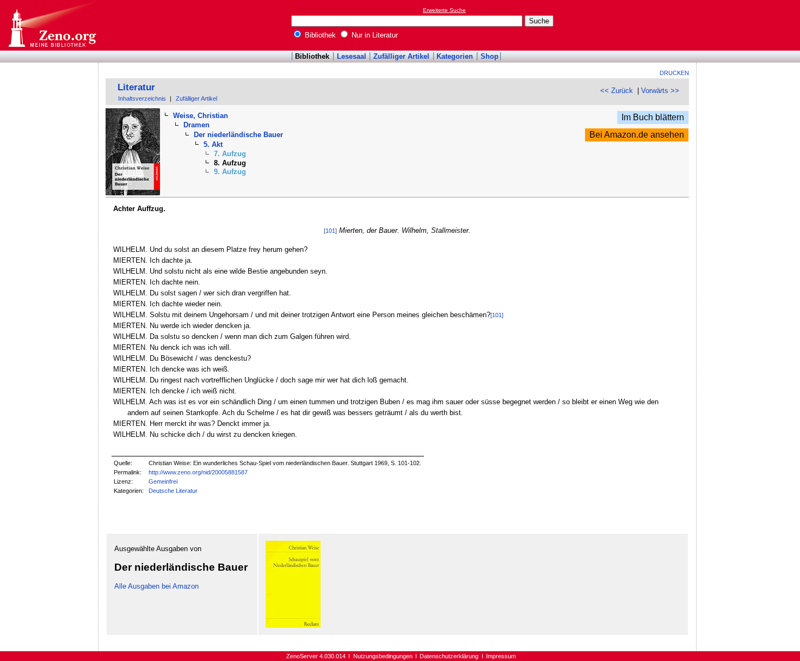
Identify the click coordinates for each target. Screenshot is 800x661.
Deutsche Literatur (173, 490)
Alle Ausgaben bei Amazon (156, 586)
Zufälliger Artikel (401, 56)
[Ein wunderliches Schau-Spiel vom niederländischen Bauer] (293, 625)
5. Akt (213, 144)
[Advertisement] (750, 25)
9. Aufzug (230, 172)
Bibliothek (319, 35)
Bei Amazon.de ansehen (636, 134)
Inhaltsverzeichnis (142, 98)
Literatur (136, 87)
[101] (330, 230)
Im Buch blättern (652, 117)
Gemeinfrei (163, 481)
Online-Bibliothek (51, 25)
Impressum (501, 656)
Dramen (196, 125)
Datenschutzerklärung (449, 656)
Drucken (674, 73)
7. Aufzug (230, 154)
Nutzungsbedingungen (383, 656)
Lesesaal (351, 56)
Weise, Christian (200, 116)
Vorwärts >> (660, 91)
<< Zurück (616, 91)
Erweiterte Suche (444, 10)
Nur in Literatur (373, 35)
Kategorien (454, 56)
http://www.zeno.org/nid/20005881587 (198, 472)
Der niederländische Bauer (238, 135)
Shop (490, 56)
